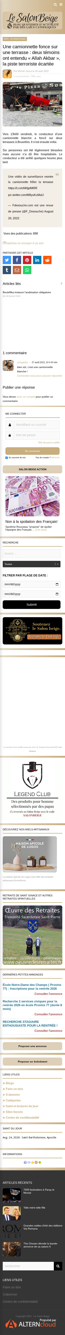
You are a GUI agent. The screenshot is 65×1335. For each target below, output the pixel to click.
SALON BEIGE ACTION (32, 469)
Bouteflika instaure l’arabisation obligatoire (27, 292)
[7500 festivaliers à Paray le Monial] (12, 1201)
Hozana (32, 751)
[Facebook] (17, 260)
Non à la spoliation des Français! (31, 522)
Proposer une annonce (32, 1046)
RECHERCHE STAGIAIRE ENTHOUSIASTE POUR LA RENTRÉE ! (30, 1023)
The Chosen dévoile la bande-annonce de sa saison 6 (40, 1245)
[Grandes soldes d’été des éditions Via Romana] (12, 1237)
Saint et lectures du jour (22, 1106)
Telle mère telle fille (34, 1207)
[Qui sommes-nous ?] (25, 1162)
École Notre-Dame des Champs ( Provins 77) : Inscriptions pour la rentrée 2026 (32, 986)
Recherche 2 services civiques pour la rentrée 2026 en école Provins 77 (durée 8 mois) (32, 1005)
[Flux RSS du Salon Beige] (36, 1162)
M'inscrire (55, 457)
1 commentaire (21, 76)
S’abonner (13, 1094)
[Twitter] (7, 260)
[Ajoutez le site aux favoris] (32, 1162)
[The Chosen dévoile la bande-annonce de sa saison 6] (12, 1255)
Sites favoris (14, 1111)
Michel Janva (25, 71)
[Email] (17, 270)
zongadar (22, 362)
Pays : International (15, 39)
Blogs (10, 1083)
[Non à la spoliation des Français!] (32, 515)
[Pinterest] (27, 260)
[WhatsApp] (27, 270)
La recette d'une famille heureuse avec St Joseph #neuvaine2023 (31, 747)
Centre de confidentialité (22, 1117)
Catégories (13, 1100)
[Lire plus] (41, 529)
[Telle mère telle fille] (12, 1219)
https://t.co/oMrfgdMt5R (22, 188)
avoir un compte (26, 396)
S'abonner (10, 1294)
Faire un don (14, 1088)
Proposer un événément (32, 1061)
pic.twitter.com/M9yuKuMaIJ (26, 194)
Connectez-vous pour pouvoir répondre (39, 375)
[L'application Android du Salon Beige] (39, 1162)
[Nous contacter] (28, 1162)
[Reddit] (47, 260)
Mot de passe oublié (49, 442)
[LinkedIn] (37, 260)
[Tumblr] (7, 270)
